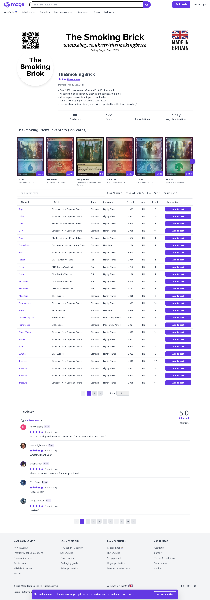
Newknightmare (38, 445)
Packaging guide (69, 563)
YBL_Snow (35, 482)
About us (159, 547)
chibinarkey (36, 463)
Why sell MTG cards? (71, 547)
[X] (195, 586)
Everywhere (83, 179)
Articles (18, 573)
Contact (158, 552)
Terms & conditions (164, 558)
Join (205, 4)
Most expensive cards (118, 568)
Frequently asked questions (28, 552)
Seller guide (66, 552)
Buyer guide (113, 552)
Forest (169, 179)
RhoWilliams (36, 426)
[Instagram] (188, 586)
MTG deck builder (23, 568)
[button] (21, 209)
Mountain (52, 179)
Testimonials (21, 563)
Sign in (197, 4)
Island (21, 179)
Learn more (127, 594)
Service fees (160, 563)
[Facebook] (182, 586)
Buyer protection (116, 563)
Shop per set (114, 558)
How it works (21, 547)
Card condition (68, 558)
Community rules (23, 558)
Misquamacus (37, 500)
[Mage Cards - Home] (14, 4)
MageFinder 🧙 (115, 547)
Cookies (158, 568)
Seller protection (69, 568)
